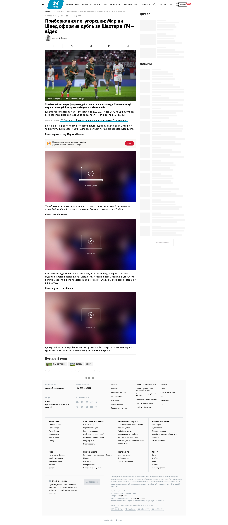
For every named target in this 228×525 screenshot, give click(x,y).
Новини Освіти (90, 452)
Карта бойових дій (90, 428)
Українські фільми (56, 458)
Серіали (52, 468)
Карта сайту (165, 400)
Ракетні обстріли (90, 425)
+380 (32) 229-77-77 (124, 496)
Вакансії (163, 388)
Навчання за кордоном (92, 468)
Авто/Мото (115, 4)
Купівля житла (123, 458)
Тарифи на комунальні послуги (164, 434)
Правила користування (119, 408)
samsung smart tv (157, 509)
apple (130, 509)
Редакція (114, 388)
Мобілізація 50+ (124, 428)
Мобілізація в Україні (128, 421)
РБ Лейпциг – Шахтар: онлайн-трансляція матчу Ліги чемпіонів (94, 120)
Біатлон (155, 465)
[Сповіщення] (171, 4)
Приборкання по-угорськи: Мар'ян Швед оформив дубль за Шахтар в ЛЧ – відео (96, 11)
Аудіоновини (54, 437)
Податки (155, 437)
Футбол (69, 4)
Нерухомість (123, 452)
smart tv (143, 509)
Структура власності (168, 392)
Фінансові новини (159, 431)
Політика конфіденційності (146, 384)
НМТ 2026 (87, 461)
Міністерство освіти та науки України (97, 455)
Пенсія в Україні (158, 441)
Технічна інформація (143, 407)
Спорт (155, 452)
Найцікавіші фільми (57, 455)
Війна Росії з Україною (93, 421)
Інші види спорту (131, 4)
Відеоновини (54, 434)
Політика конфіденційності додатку (146, 394)
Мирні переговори (90, 431)
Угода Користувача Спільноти (146, 399)
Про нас (114, 384)
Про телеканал (116, 396)
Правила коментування (144, 403)
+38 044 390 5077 (83, 388)
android (117, 509)
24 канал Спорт (51, 11)
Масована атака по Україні (93, 437)
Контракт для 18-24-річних (128, 434)
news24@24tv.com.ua (54, 388)
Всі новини (54, 421)
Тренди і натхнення (125, 461)
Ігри (162, 404)
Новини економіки (160, 421)
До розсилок (92, 482)
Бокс (77, 4)
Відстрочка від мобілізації (128, 437)
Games (85, 4)
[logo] (55, 4)
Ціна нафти (156, 425)
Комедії (52, 465)
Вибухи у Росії (88, 441)
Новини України (55, 428)
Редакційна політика (118, 392)
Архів (162, 396)
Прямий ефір (54, 431)
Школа (86, 458)
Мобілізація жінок (125, 431)
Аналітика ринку (124, 455)
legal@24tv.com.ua (138, 498)
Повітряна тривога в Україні (94, 434)
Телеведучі (115, 400)
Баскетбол (95, 4)
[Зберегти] (127, 46)
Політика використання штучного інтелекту (144, 389)
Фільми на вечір (55, 461)
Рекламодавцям (117, 404)
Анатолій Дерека (59, 38)
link (77, 402)
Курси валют (157, 428)
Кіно (51, 452)
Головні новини (55, 425)
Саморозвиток (89, 465)
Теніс (105, 4)
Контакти (164, 384)
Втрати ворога (89, 444)
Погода (52, 441)
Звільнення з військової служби (130, 425)
